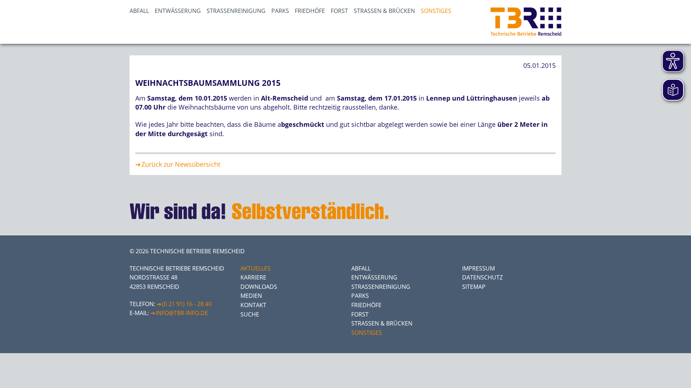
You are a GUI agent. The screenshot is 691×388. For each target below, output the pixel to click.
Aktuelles (255, 268)
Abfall (139, 11)
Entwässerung (178, 11)
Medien (251, 296)
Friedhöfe (310, 11)
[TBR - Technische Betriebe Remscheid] (526, 22)
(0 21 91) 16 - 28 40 (187, 304)
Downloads (258, 287)
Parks (280, 11)
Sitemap (473, 287)
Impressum (478, 268)
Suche (249, 314)
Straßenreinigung (236, 11)
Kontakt (253, 305)
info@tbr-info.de (182, 313)
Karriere (253, 277)
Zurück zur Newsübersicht (180, 164)
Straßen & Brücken (384, 11)
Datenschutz (482, 277)
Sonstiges (436, 11)
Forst (339, 11)
